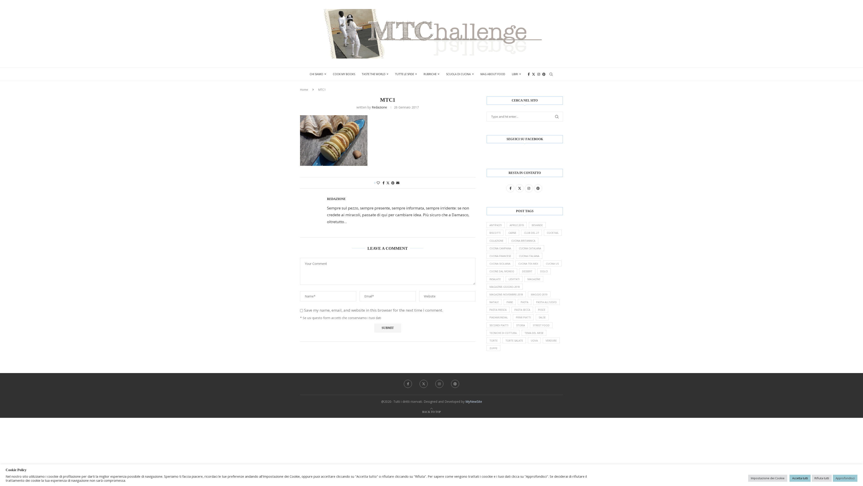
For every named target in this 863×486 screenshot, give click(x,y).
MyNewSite (473, 401)
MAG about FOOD (492, 74)
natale (494, 302)
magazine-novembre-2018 (506, 294)
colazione (496, 240)
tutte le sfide (404, 74)
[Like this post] (378, 183)
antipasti (495, 225)
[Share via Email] (397, 183)
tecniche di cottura (503, 333)
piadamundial (498, 317)
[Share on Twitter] (387, 183)
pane (510, 302)
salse (542, 317)
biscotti (494, 232)
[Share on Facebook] (384, 183)
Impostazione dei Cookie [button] (768, 478)
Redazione (379, 107)
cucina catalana (530, 248)
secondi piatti (498, 325)
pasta (524, 302)
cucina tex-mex (528, 263)
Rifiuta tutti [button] (821, 478)
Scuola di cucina (458, 74)
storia (520, 325)
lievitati (514, 279)
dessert (527, 271)
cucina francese (500, 256)
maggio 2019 (539, 294)
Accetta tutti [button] (800, 478)
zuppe (493, 348)
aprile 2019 (517, 225)
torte (493, 340)
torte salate (514, 340)
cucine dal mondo (501, 271)
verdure (551, 340)
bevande (537, 225)
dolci (544, 271)
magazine (533, 279)
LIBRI (515, 74)
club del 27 (531, 232)
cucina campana (500, 248)
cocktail (553, 232)
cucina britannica (523, 240)
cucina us (552, 263)
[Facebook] (529, 74)
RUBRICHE (430, 74)
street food (541, 325)
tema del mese (534, 333)
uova (534, 340)
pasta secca (522, 309)
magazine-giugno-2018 (504, 286)
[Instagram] (538, 74)
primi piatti (523, 317)
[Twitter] (533, 74)
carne (512, 232)
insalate (495, 279)
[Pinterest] (543, 74)
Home (304, 90)
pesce (541, 309)
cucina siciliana (499, 263)
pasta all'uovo (546, 302)
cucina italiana (529, 256)
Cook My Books (344, 74)
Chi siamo (316, 74)
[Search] (551, 74)
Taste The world (373, 74)
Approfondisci (845, 478)
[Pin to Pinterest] (392, 183)
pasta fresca (498, 309)
